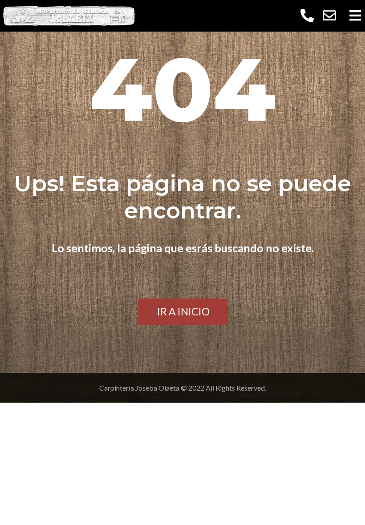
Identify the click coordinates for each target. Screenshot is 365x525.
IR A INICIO (183, 311)
